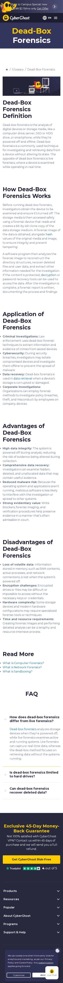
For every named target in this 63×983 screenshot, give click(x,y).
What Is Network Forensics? (22, 667)
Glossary (18, 69)
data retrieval (22, 378)
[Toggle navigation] (55, 18)
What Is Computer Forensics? (23, 663)
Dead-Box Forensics (41, 69)
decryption (48, 275)
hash (49, 234)
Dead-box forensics (23, 729)
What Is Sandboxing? (17, 671)
